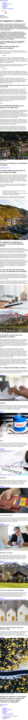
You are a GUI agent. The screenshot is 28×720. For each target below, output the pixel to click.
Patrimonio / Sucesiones (5, 524)
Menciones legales (6, 717)
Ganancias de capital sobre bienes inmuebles (9, 562)
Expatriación (5, 6)
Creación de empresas (7, 3)
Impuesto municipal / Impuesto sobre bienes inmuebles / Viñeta (13, 599)
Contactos (5, 718)
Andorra (4, 7)
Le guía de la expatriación (8, 8)
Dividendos (2, 449)
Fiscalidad (5, 2)
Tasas (1, 412)
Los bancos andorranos (5, 487)
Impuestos (2, 374)
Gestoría (4, 5)
